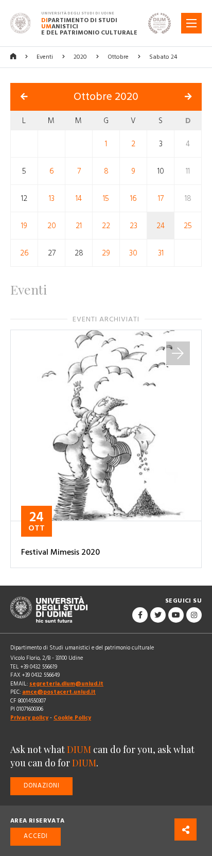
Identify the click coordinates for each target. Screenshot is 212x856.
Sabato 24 (163, 57)
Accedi (36, 836)
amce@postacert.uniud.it (59, 692)
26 (24, 252)
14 (79, 198)
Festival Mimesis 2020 (60, 552)
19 (24, 225)
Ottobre (118, 57)
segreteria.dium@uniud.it (66, 684)
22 (106, 225)
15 (106, 198)
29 (106, 252)
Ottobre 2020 (106, 97)
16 (133, 198)
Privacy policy (29, 718)
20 (51, 225)
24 (160, 225)
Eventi (45, 57)
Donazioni (42, 785)
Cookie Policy (72, 718)
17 (161, 198)
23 (133, 225)
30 (133, 252)
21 (79, 225)
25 (188, 225)
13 (52, 198)
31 (161, 252)
